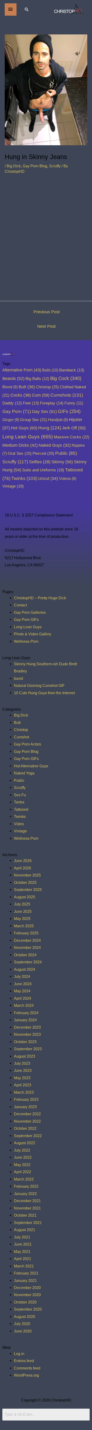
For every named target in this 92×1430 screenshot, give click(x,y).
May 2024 (22, 991)
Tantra (19, 802)
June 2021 (23, 1244)
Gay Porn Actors (27, 744)
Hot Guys (24, 427)
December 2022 (27, 1114)
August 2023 (24, 1056)
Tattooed (21, 809)
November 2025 (27, 875)
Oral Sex (20, 453)
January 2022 (25, 1193)
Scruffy (55, 166)
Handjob (58, 420)
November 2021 (27, 1208)
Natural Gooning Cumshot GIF (39, 685)
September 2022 (28, 1136)
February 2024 (26, 1013)
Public (66, 453)
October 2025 (25, 882)
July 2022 (22, 1150)
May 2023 (22, 1078)
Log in (19, 1353)
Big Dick (14, 166)
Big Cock (65, 378)
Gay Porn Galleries (30, 612)
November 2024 (27, 947)
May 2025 (22, 918)
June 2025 (23, 911)
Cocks (20, 395)
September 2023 (28, 1049)
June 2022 (23, 1157)
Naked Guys (55, 445)
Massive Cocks (71, 437)
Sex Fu (20, 795)
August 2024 (24, 969)
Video (19, 824)
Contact (20, 605)
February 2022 (26, 1186)
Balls (50, 370)
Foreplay (51, 403)
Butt (27, 386)
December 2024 (27, 940)
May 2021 (22, 1251)
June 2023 (23, 1070)
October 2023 (25, 1042)
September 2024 (28, 962)
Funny (73, 403)
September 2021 (28, 1222)
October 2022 (25, 1128)
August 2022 (24, 1143)
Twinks (24, 478)
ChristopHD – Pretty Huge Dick (40, 598)
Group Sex (33, 419)
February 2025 (26, 933)
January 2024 (25, 1020)
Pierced (43, 453)
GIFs (69, 411)
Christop (47, 386)
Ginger (10, 419)
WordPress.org (26, 1375)
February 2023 (26, 1099)
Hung (49, 427)
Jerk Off (74, 428)
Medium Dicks (20, 445)
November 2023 (27, 1034)
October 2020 (25, 1302)
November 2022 (27, 1121)
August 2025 (24, 897)
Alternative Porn (21, 370)
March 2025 (24, 926)
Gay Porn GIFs (26, 619)
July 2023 (22, 1063)
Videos (67, 478)
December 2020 (27, 1287)
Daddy (12, 403)
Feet (31, 403)
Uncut (48, 478)
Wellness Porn (26, 641)
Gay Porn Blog (35, 166)
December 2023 (27, 1027)
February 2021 (26, 1273)
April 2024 (22, 998)
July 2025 (22, 904)
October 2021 (25, 1215)
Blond (10, 387)
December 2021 (27, 1201)
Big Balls (37, 378)
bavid (18, 678)
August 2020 (24, 1316)
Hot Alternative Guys (31, 766)
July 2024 (22, 976)
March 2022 (24, 1179)
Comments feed (27, 1368)
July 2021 (22, 1237)
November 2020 (27, 1295)
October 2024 (25, 955)
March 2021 (24, 1266)
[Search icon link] (26, 9)
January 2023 (25, 1107)
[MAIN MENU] (11, 9)
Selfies (39, 461)
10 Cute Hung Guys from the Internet (44, 693)
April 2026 (22, 868)
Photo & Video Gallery (32, 634)
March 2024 (24, 1005)
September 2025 (28, 889)
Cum (41, 395)
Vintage (13, 486)
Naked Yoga (24, 773)
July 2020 (22, 1324)
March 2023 (24, 1092)
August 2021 (24, 1230)
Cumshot (21, 737)
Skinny (62, 461)
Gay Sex (44, 411)
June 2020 (23, 1331)
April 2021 (22, 1259)
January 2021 (25, 1280)
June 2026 (23, 860)
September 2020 (28, 1309)
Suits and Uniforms (43, 470)
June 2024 (23, 984)
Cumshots (66, 395)
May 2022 (22, 1165)
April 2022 (22, 1172)
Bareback (71, 370)
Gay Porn (16, 411)
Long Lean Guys (27, 436)
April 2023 (22, 1085)
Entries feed (24, 1361)
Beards (13, 378)
